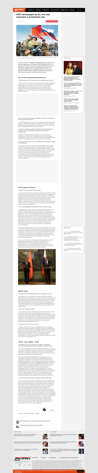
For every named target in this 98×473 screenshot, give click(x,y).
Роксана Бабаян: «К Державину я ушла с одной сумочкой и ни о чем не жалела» (25, 450)
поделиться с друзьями (52, 21)
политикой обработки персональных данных (53, 470)
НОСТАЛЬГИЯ (55, 10)
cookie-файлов (18, 472)
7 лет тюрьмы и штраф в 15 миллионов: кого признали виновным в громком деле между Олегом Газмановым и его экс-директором (63, 450)
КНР (22, 413)
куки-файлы (52, 457)
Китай (19, 413)
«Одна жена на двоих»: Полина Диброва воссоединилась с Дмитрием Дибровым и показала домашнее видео (72, 78)
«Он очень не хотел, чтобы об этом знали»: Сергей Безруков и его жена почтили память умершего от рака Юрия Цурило (73, 85)
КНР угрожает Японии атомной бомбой (31, 425)
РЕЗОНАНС (45, 10)
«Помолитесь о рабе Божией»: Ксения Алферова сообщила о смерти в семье (71, 100)
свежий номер (31, 413)
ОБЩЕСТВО (64, 10)
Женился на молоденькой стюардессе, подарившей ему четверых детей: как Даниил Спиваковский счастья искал (71, 107)
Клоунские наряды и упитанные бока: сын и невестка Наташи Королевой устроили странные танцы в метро (27, 442)
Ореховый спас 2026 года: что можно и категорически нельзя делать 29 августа (63, 435)
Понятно (80, 471)
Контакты (35, 457)
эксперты (37, 413)
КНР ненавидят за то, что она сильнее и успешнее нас (35, 421)
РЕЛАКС (72, 10)
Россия (25, 413)
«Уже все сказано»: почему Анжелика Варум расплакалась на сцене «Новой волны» (25, 435)
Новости (31, 10)
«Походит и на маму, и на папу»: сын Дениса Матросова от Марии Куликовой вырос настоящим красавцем (73, 93)
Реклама (43, 457)
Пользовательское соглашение (68, 457)
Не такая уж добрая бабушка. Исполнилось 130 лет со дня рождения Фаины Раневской (63, 442)
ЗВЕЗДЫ (38, 10)
